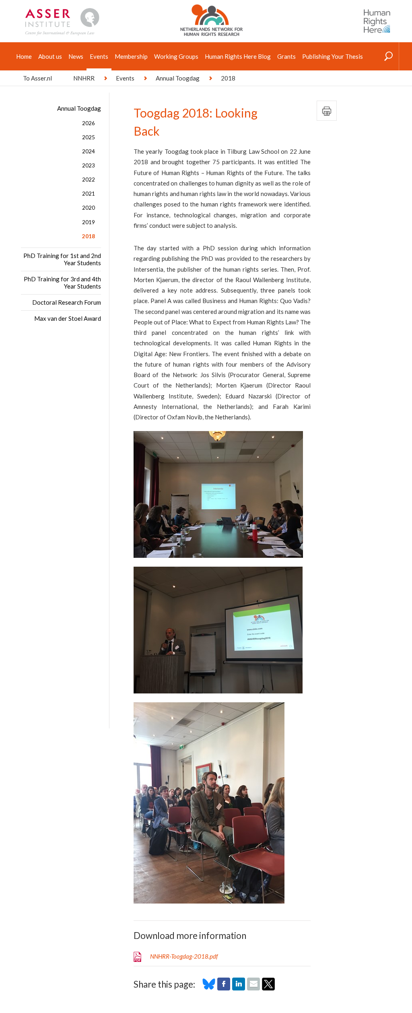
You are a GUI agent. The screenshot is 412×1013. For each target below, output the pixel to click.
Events (99, 56)
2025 (88, 137)
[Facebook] (223, 988)
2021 (88, 193)
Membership (131, 56)
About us (50, 56)
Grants (286, 56)
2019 (88, 222)
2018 (88, 236)
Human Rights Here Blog (238, 56)
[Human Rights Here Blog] (377, 21)
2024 (88, 151)
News (75, 56)
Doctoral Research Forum (66, 302)
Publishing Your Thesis (332, 56)
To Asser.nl (37, 78)
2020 (88, 207)
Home (24, 56)
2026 (88, 123)
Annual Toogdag (178, 78)
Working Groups (176, 56)
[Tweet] (268, 988)
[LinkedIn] (238, 988)
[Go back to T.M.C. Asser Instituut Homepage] (75, 10)
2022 (88, 179)
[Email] (253, 988)
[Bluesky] (208, 988)
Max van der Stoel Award (67, 318)
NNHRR (84, 78)
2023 (88, 165)
